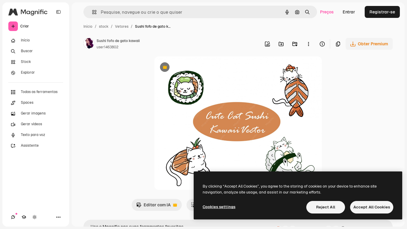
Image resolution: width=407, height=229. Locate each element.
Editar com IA (153, 206)
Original (192, 68)
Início (87, 26)
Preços (327, 12)
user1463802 (107, 47)
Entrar (349, 12)
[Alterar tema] (34, 217)
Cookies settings (219, 206)
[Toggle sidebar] (58, 12)
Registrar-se (382, 12)
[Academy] (24, 217)
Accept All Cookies (371, 207)
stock (103, 26)
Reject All (325, 207)
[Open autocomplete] (92, 12)
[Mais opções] (308, 44)
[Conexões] (13, 217)
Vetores (121, 26)
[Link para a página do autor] (88, 44)
